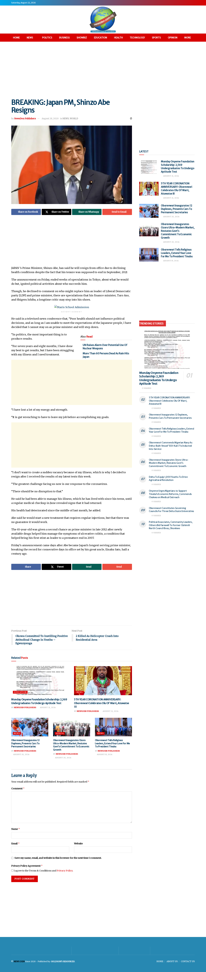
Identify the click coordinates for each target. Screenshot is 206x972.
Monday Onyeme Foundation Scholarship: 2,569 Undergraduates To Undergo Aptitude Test (158, 378)
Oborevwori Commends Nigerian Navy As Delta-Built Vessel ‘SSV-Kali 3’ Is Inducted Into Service (170, 445)
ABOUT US (172, 961)
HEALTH (118, 37)
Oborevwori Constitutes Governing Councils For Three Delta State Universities (171, 510)
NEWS (30, 37)
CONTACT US (188, 961)
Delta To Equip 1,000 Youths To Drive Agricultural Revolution (168, 479)
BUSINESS (64, 37)
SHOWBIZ (82, 37)
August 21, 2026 (47, 707)
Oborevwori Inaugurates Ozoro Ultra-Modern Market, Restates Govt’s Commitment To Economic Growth (71, 745)
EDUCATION (100, 37)
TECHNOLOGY (137, 37)
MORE (187, 37)
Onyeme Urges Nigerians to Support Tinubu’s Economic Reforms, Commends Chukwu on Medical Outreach (170, 494)
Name (15, 828)
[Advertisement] (103, 69)
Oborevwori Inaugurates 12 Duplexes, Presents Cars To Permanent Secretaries (25, 743)
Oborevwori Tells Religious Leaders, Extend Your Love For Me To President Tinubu (112, 743)
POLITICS (47, 37)
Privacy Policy (65, 870)
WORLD (74, 118)
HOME (16, 37)
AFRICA (60, 733)
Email (15, 843)
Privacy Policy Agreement (27, 865)
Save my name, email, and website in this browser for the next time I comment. (58, 857)
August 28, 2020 (50, 118)
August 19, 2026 (104, 754)
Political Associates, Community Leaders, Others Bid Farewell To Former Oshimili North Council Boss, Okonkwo (170, 525)
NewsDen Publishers (25, 118)
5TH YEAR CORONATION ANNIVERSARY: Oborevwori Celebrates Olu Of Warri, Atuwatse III (101, 703)
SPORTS (156, 37)
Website (78, 843)
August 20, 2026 (21, 754)
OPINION (172, 37)
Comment (18, 788)
